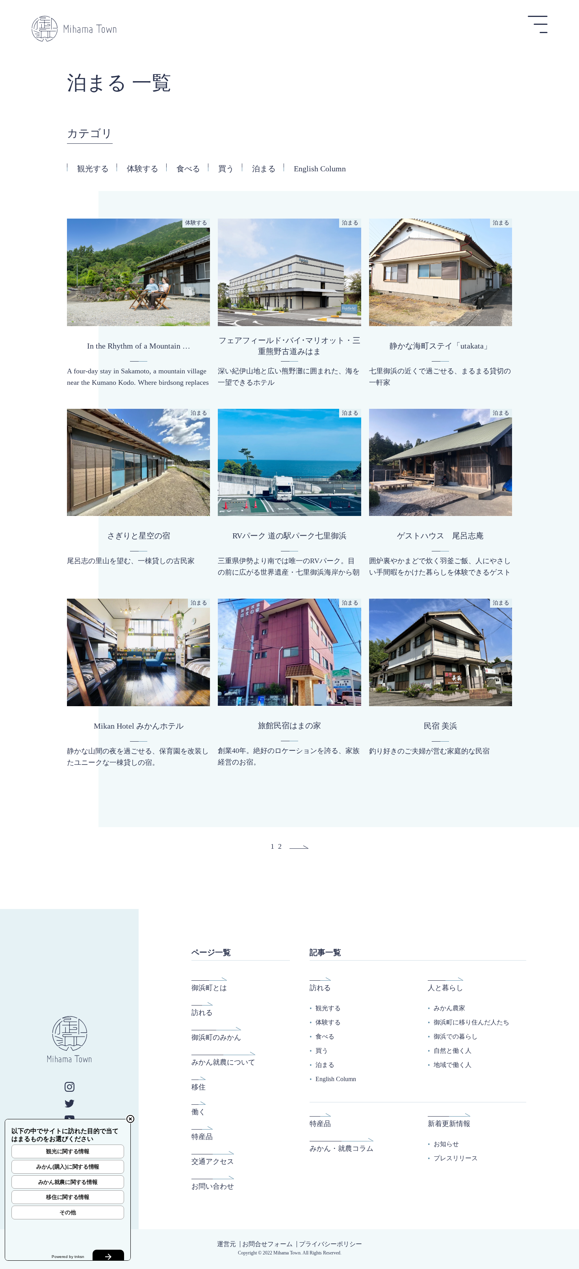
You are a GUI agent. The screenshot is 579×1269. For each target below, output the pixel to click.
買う (226, 168)
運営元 (226, 1244)
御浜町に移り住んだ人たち (471, 1022)
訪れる (202, 1013)
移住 (198, 1087)
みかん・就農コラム (341, 1148)
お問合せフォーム (267, 1244)
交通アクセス (212, 1161)
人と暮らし (445, 988)
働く (198, 1112)
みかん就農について (223, 1062)
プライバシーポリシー (330, 1244)
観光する (93, 168)
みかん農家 (449, 1008)
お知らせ (446, 1144)
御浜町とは (209, 988)
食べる (188, 168)
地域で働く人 (452, 1064)
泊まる (264, 168)
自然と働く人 (452, 1050)
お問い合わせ (212, 1186)
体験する (142, 168)
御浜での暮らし (456, 1036)
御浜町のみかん (216, 1037)
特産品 (202, 1137)
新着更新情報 (449, 1124)
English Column (320, 168)
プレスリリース (456, 1158)
